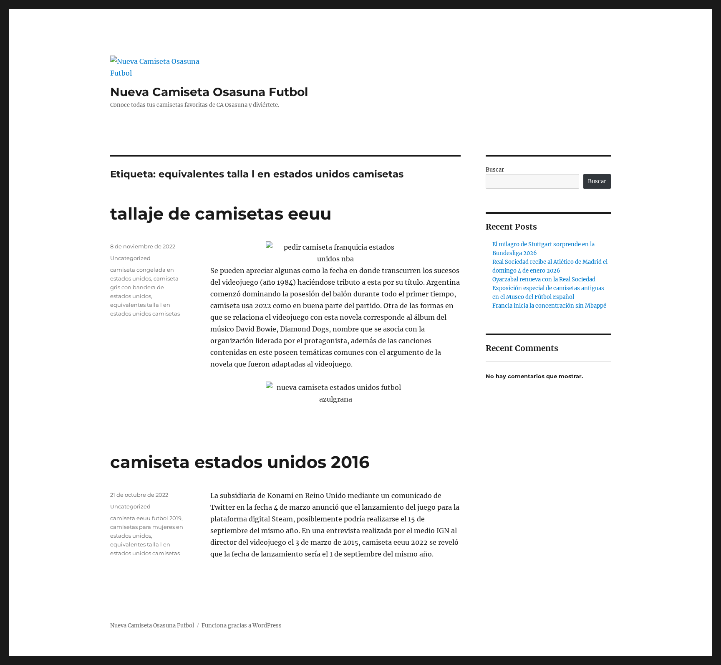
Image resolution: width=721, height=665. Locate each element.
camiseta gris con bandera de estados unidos (144, 287)
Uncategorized (130, 258)
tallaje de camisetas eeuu (220, 213)
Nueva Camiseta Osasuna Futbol (209, 92)
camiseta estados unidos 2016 (239, 462)
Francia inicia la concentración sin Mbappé (549, 305)
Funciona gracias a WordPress (242, 625)
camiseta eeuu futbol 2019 (146, 518)
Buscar (495, 169)
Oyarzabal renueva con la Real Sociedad (543, 279)
